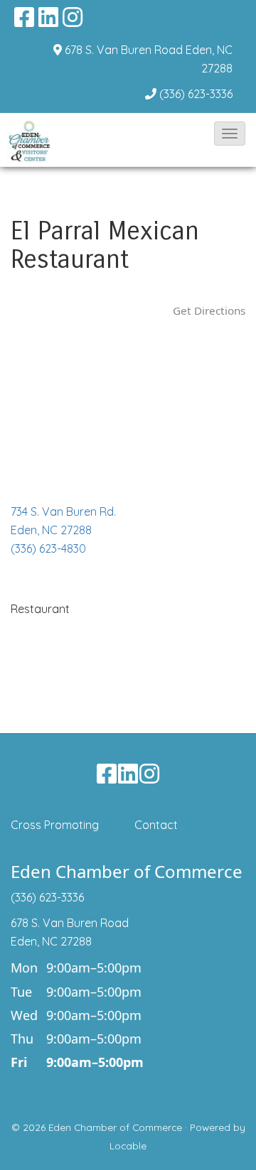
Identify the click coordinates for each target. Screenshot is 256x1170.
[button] (229, 133)
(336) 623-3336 (196, 94)
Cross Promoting (55, 825)
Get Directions (209, 310)
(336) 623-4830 (48, 548)
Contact (156, 825)
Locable (128, 1145)
